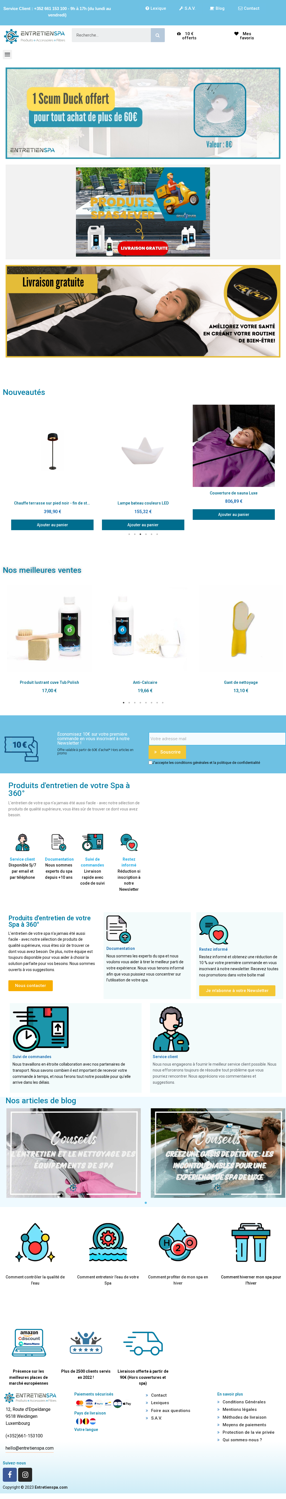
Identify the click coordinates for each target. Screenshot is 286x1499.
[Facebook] (10, 1475)
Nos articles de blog (41, 1100)
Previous (7, 467)
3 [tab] (140, 534)
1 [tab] (129, 534)
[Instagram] (25, 1475)
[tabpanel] (52, 467)
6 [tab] (157, 534)
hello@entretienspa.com (30, 1448)
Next (279, 467)
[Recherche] (158, 35)
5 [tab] (151, 534)
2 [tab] (134, 534)
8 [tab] (162, 703)
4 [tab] (146, 534)
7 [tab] (157, 703)
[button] (156, 8)
